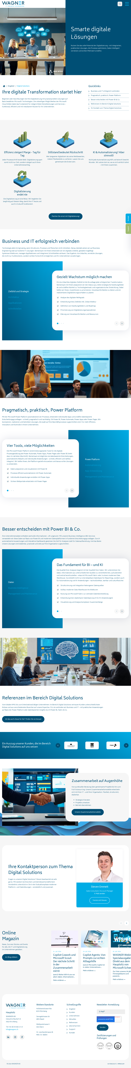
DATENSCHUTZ (112, 1064)
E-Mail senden (99, 893)
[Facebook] (22, 1037)
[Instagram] (15, 1037)
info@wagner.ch (12, 1029)
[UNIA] (92, 745)
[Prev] (58, 745)
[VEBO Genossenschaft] (113, 745)
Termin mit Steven (100, 900)
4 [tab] (63, 323)
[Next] (122, 323)
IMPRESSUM (121, 1064)
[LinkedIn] (8, 1037)
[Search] (120, 4)
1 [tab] (57, 323)
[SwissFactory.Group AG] (71, 745)
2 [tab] (59, 323)
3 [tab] (61, 323)
